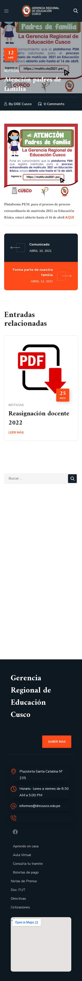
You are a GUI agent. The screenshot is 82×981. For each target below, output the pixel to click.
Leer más (16, 432)
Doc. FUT (18, 889)
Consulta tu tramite (28, 863)
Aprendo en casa (25, 846)
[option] (41, 391)
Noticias (11, 71)
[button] (75, 11)
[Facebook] (15, 831)
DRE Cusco (22, 104)
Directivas (18, 898)
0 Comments (54, 104)
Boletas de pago (26, 872)
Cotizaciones (20, 907)
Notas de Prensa (24, 881)
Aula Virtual (22, 855)
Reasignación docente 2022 (39, 418)
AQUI (69, 217)
